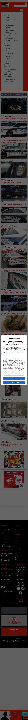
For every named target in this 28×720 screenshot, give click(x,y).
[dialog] (14, 360)
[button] (14, 356)
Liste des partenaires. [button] (17, 365)
